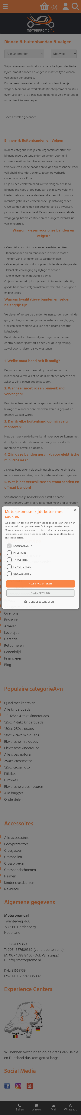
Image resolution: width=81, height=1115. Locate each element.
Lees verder (30, 537)
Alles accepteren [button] (40, 583)
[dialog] (40, 557)
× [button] (74, 510)
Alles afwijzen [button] (40, 592)
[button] (40, 601)
